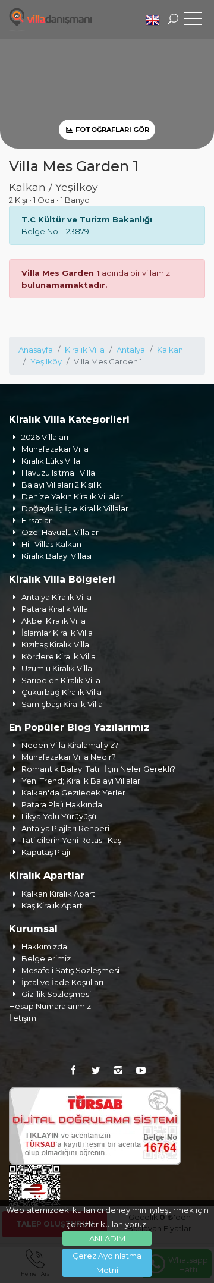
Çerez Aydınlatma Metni (107, 1263)
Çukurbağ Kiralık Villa (61, 692)
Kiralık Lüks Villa (50, 461)
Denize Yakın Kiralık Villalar (72, 496)
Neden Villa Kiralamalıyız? (69, 745)
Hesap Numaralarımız (50, 1006)
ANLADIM (107, 1238)
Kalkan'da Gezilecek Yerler (73, 792)
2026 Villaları (44, 437)
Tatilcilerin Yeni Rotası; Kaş (71, 840)
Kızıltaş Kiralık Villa (55, 644)
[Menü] (193, 21)
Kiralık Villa (85, 349)
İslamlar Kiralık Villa (57, 632)
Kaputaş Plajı (45, 852)
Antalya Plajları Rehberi (65, 828)
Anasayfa (35, 349)
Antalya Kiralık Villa (56, 597)
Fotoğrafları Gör (111, 129)
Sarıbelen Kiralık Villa (60, 680)
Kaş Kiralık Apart (52, 905)
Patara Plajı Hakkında (61, 804)
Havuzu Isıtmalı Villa (58, 472)
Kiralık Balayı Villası (56, 556)
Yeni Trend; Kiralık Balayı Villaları (81, 780)
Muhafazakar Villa (55, 449)
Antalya (131, 349)
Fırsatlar (36, 520)
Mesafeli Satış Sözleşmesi (70, 970)
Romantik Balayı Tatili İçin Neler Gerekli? (98, 768)
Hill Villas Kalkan (51, 544)
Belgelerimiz (46, 958)
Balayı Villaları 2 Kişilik (61, 484)
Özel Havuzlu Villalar (60, 532)
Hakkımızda (44, 946)
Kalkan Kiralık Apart (58, 893)
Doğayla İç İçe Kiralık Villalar (74, 508)
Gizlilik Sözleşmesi (56, 994)
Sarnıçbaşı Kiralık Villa (62, 704)
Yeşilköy (46, 361)
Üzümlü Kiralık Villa (56, 668)
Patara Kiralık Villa (54, 609)
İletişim (22, 1018)
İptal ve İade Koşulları (62, 982)
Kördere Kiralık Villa (58, 656)
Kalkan (170, 349)
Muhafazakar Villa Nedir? (68, 757)
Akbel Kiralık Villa (53, 620)
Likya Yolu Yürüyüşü (58, 816)
